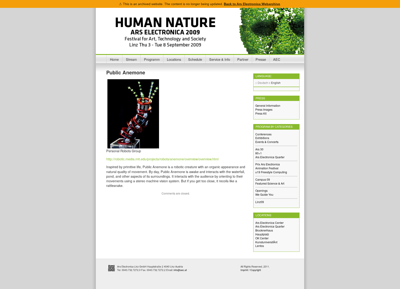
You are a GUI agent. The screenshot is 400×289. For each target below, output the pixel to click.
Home (114, 59)
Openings (261, 190)
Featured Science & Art (269, 183)
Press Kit (260, 113)
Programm (152, 59)
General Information (267, 105)
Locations (174, 59)
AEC (276, 59)
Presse (261, 59)
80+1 (258, 153)
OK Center (262, 238)
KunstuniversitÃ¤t (266, 242)
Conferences (263, 134)
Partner (242, 59)
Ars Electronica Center (269, 223)
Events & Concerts (266, 142)
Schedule (195, 59)
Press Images (263, 109)
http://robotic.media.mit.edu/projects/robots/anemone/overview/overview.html (162, 158)
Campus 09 (262, 179)
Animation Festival (266, 168)
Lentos (259, 246)
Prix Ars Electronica (267, 164)
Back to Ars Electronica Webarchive (252, 4)
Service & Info (219, 59)
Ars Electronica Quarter (269, 157)
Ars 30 (259, 149)
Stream (131, 59)
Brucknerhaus (264, 230)
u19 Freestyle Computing (271, 172)
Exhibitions (262, 138)
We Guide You (264, 194)
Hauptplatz (262, 234)
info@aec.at (180, 270)
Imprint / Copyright (251, 270)
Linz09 (259, 202)
